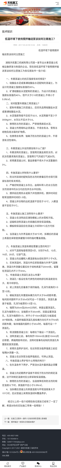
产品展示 (22, 466)
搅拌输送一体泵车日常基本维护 (23, 422)
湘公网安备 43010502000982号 (35, 452)
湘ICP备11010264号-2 (11, 452)
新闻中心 (38, 466)
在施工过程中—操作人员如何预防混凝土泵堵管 (29, 418)
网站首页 (7, 466)
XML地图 (5, 455)
